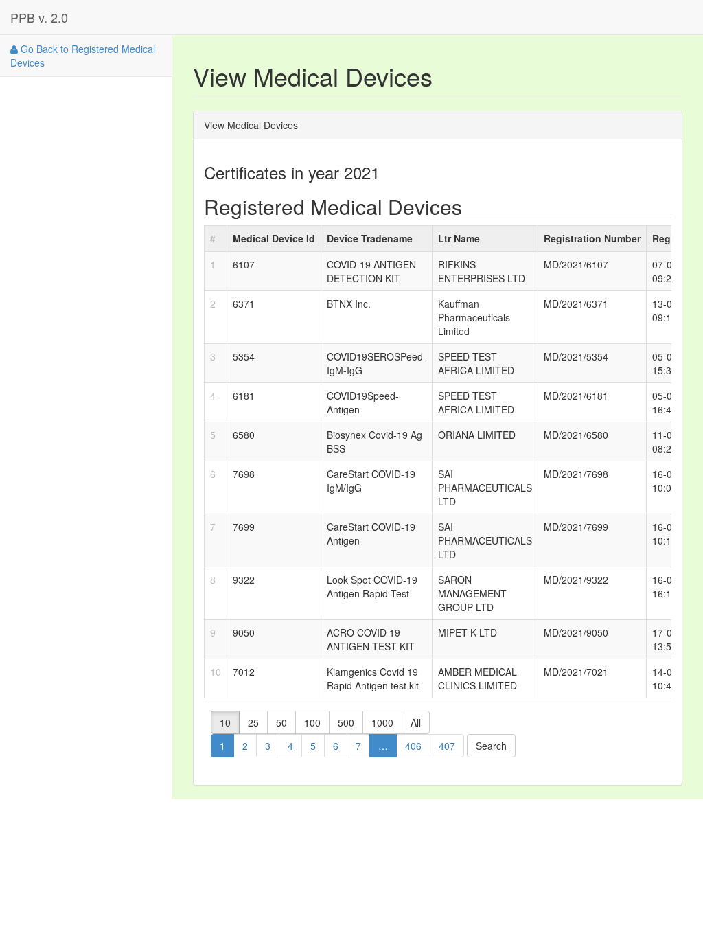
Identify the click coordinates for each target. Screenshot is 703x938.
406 (413, 746)
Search (491, 746)
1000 (382, 722)
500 (346, 722)
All (416, 722)
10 (225, 722)
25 (253, 722)
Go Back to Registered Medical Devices (82, 55)
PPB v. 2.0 (39, 17)
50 (281, 722)
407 (447, 746)
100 (312, 722)
